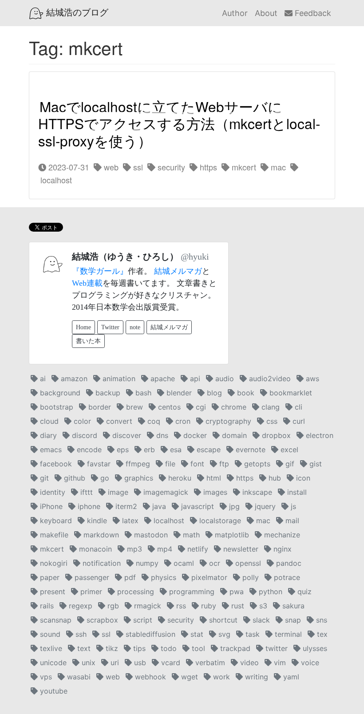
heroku (178, 477)
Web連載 (87, 283)
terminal (287, 634)
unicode (52, 662)
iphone (87, 506)
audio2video (269, 378)
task (251, 634)
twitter (275, 648)
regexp (79, 605)
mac (277, 167)
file (169, 463)
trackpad (234, 648)
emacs (50, 449)
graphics (137, 477)
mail (291, 520)
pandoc (287, 563)
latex (129, 520)
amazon (73, 378)
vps (45, 676)
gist (314, 463)
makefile (53, 534)
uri (113, 662)
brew (133, 406)
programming (190, 591)
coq (152, 421)
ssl (137, 167)
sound (49, 634)
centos (168, 406)
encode (88, 449)
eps (122, 449)
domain (233, 435)
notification (100, 563)
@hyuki (195, 256)
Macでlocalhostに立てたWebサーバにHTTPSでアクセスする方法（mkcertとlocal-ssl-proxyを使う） (179, 123)
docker (194, 435)
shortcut (222, 619)
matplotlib (231, 534)
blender (178, 392)
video (248, 662)
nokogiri (52, 563)
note (135, 327)
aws (311, 378)
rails (46, 605)
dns (161, 435)
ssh (80, 634)
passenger (90, 577)
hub (273, 477)
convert (118, 421)
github (73, 477)
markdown (100, 534)
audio (223, 378)
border (98, 406)
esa (175, 449)
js (292, 506)
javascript (196, 506)
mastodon (150, 534)
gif (288, 463)
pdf (129, 577)
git (43, 477)
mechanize (281, 534)
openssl (247, 563)
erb (148, 449)
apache (161, 378)
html (212, 477)
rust (236, 605)
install (296, 492)
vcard (169, 662)
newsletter (239, 548)
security (170, 167)
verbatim (209, 662)
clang (269, 406)
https (207, 167)
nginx (281, 548)
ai (42, 378)
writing (255, 676)
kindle (96, 520)
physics (162, 577)
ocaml (182, 563)
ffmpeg (136, 463)
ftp (223, 463)
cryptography (227, 421)
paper (48, 577)
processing (134, 591)
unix (87, 662)
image (117, 492)
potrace (286, 577)
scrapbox (101, 619)
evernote (249, 449)
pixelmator (208, 577)
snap (292, 619)
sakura (292, 605)
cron (181, 421)
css (270, 421)
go (103, 477)
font (196, 463)
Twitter (110, 327)
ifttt (85, 492)
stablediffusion (149, 634)
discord (83, 435)
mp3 (133, 548)
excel (288, 449)
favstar (98, 463)
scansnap (54, 619)
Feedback (312, 13)
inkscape (256, 492)
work (220, 676)
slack (260, 619)
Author (235, 13)
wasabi (78, 676)
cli (297, 406)
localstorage (219, 520)
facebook (55, 463)
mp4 (163, 548)
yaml (290, 676)
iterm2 (125, 506)
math (190, 534)
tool (197, 648)
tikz (110, 648)
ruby (207, 605)
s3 (262, 605)
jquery (264, 506)
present (51, 591)
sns (320, 619)
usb (139, 662)
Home (83, 327)
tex (321, 634)
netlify (196, 548)
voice (309, 662)
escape (207, 449)
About (266, 13)
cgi (200, 406)
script (141, 619)
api (194, 378)
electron (318, 435)
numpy (146, 563)
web (110, 167)
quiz (303, 591)
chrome (232, 406)
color (81, 421)
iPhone (50, 506)
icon (302, 477)
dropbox (275, 435)
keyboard (55, 520)
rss (180, 605)
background (59, 392)
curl (297, 421)
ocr (213, 563)
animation (117, 378)
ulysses (314, 648)
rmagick (146, 605)
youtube (52, 690)
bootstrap (55, 406)
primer (90, 591)
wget (188, 676)
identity (51, 492)
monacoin (94, 548)
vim (279, 662)
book (244, 392)
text (83, 648)
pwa (235, 591)
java (158, 506)
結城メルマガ (178, 271)
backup (106, 392)
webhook (149, 676)
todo (167, 648)
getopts (256, 463)
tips (138, 648)
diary (47, 435)
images (214, 492)
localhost (167, 520)
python (269, 591)
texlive (50, 648)
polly (249, 577)
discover (125, 435)
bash (142, 392)
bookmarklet (289, 392)
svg (223, 634)
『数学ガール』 (100, 271)
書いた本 (88, 341)
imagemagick (164, 492)
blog (213, 392)
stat (195, 634)
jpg (233, 506)
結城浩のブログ (76, 12)
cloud (48, 421)
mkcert (242, 167)
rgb (112, 605)
